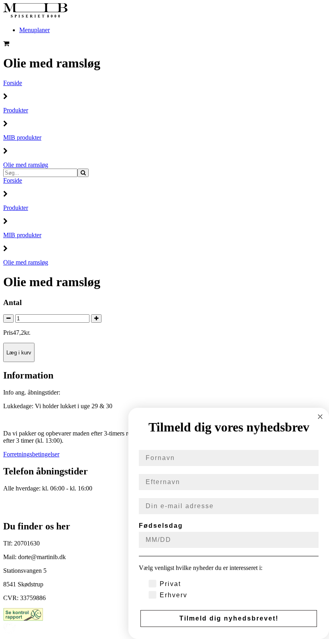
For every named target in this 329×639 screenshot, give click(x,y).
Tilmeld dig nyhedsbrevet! (228, 618)
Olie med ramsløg (25, 164)
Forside (12, 82)
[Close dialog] (320, 416)
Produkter (15, 110)
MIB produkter (22, 137)
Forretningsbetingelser (31, 454)
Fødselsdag (161, 525)
